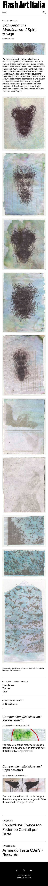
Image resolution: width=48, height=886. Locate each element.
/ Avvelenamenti (22, 718)
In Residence (10, 20)
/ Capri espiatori (22, 768)
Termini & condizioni (24, 877)
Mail (4, 691)
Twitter (6, 688)
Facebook (8, 685)
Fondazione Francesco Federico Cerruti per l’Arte (22, 829)
